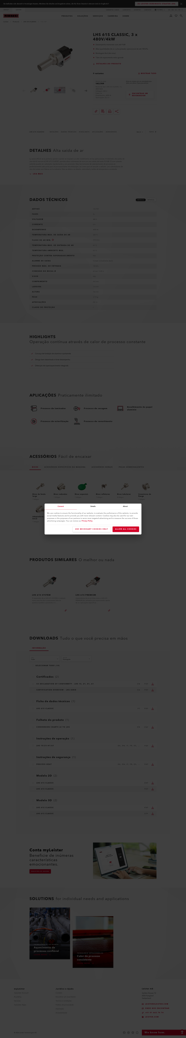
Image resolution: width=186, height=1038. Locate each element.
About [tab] (125, 506)
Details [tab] (93, 506)
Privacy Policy (87, 520)
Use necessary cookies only (91, 529)
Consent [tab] (61, 506)
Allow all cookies (125, 529)
